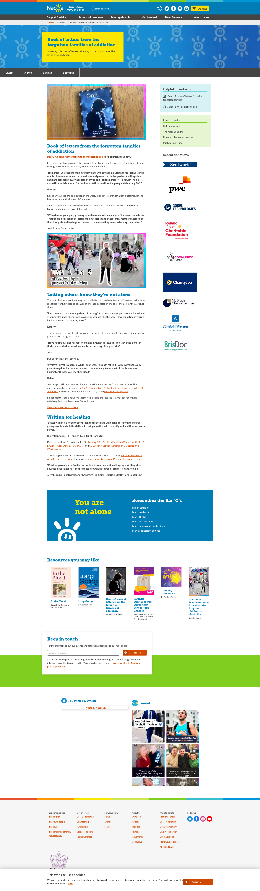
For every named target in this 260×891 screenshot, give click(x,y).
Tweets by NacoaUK (95, 707)
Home (51, 22)
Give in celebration (168, 831)
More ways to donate (169, 841)
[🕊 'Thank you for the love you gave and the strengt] (182, 760)
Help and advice (171, 126)
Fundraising (82, 826)
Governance (137, 836)
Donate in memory (168, 826)
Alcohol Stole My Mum (116, 391)
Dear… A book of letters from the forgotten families (76, 156)
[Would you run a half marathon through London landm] (182, 726)
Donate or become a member (178, 137)
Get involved (149, 17)
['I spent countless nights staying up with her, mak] (148, 760)
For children (54, 816)
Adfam (66, 445)
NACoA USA (78, 445)
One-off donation (168, 821)
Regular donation (168, 816)
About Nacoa (201, 17)
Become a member (85, 816)
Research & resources (91, 17)
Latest (9, 72)
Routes (58, 445)
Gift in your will (167, 836)
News (28, 72)
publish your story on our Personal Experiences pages (115, 458)
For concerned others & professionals (60, 833)
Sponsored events (85, 831)
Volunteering (83, 821)
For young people (57, 821)
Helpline (136, 826)
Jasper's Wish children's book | (183, 106)
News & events (173, 17)
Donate (202, 8)
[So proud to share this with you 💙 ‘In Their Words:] (148, 726)
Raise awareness (84, 836)
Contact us (137, 841)
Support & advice (56, 17)
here (70, 883)
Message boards (120, 17)
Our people (137, 816)
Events (47, 72)
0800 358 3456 (75, 9)
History (135, 831)
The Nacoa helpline (173, 131)
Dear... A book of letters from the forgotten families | (182, 98)
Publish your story (172, 142)
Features (68, 72)
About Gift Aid (166, 846)
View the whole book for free (62, 407)
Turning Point (95, 442)
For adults (53, 826)
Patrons (135, 821)
